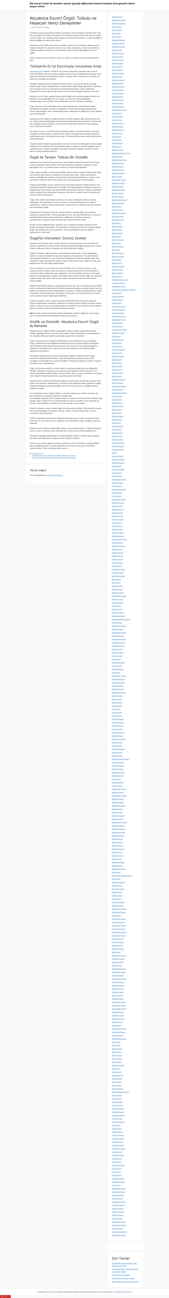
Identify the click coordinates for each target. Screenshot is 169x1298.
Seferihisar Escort (119, 1002)
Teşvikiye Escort (118, 1122)
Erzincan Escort (118, 446)
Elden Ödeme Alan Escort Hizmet (125, 1282)
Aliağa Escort (117, 77)
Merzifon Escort (118, 849)
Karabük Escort (118, 636)
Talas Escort (117, 1099)
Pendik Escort (117, 946)
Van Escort (116, 1185)
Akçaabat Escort (118, 40)
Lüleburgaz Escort (119, 789)
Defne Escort (117, 363)
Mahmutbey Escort (119, 796)
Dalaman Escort (118, 356)
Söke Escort (116, 1082)
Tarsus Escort (117, 1102)
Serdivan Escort (118, 1019)
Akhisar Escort (117, 57)
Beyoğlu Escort (118, 217)
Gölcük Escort (117, 526)
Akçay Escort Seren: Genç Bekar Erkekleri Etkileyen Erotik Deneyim (54, 458)
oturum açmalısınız (55, 475)
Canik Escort (117, 293)
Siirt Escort (116, 1042)
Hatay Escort (117, 566)
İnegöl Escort (117, 589)
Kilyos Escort (117, 713)
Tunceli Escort (117, 1142)
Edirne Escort (117, 403)
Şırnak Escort (117, 1079)
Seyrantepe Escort (119, 1039)
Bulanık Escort (117, 270)
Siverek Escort (117, 1075)
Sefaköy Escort (118, 999)
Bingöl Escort (117, 230)
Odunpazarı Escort (119, 909)
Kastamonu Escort (119, 676)
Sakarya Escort (118, 962)
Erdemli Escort (117, 426)
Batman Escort (117, 187)
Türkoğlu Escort (118, 1155)
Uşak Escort (116, 1175)
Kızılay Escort (117, 729)
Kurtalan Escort (118, 766)
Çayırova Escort (118, 313)
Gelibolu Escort (118, 510)
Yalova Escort (117, 1199)
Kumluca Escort (118, 763)
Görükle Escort (117, 533)
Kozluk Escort (117, 756)
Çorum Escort (117, 346)
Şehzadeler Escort (119, 1009)
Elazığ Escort (117, 413)
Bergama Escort (118, 203)
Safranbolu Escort (119, 956)
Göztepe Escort (118, 536)
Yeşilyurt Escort (118, 1212)
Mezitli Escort (117, 852)
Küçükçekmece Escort (120, 759)
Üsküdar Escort (118, 1179)
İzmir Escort (116, 606)
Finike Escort (117, 486)
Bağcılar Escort (118, 150)
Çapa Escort (116, 303)
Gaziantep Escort (118, 500)
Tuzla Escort (117, 1162)
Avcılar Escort (117, 133)
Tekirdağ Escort (118, 1112)
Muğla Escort (117, 866)
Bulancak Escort (118, 266)
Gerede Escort (117, 516)
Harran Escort (117, 563)
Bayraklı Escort (118, 197)
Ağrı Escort (116, 33)
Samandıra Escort (119, 972)
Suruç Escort (117, 1095)
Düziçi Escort (117, 400)
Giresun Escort (118, 519)
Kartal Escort (117, 666)
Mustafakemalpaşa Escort (122, 876)
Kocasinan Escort (118, 739)
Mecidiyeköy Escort (119, 822)
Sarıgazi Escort (118, 992)
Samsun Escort (118, 976)
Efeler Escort (117, 410)
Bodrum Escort (118, 240)
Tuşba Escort (117, 1159)
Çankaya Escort (118, 296)
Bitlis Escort (116, 237)
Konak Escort (117, 743)
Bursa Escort (117, 276)
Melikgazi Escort (118, 826)
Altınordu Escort (118, 87)
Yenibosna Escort (119, 1202)
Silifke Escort (117, 1049)
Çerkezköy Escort (119, 320)
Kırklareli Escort (118, 723)
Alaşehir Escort (118, 73)
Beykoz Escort (117, 210)
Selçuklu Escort (118, 1012)
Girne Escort (117, 523)
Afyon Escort (117, 30)
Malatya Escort (118, 799)
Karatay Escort (117, 653)
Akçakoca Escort (36, 71)
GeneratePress (126, 1292)
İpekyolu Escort (118, 593)
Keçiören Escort (118, 689)
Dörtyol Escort (117, 383)
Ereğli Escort (117, 430)
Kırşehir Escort (117, 726)
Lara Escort (116, 779)
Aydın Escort (117, 140)
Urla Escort (116, 1172)
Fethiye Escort (117, 483)
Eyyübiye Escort (118, 470)
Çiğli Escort (116, 336)
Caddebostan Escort (120, 280)
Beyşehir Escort (118, 220)
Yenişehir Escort (118, 1205)
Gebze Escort (117, 506)
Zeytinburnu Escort (119, 1232)
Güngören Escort (118, 546)
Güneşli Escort (117, 543)
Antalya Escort (117, 103)
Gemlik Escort (117, 513)
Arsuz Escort (117, 113)
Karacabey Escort (119, 639)
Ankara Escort (117, 97)
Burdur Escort (117, 273)
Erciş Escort (116, 423)
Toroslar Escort (118, 1135)
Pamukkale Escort (119, 936)
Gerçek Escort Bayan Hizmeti (123, 1278)
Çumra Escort (117, 353)
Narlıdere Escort (118, 882)
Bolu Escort (116, 243)
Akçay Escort (117, 50)
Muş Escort (116, 872)
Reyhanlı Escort (118, 949)
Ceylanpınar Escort (119, 330)
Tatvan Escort (117, 1105)
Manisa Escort (117, 809)
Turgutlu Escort (118, 1145)
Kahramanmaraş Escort (121, 619)
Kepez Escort (117, 699)
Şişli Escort (116, 1069)
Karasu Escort (117, 649)
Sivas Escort (117, 1072)
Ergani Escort (117, 436)
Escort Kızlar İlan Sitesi (121, 1275)
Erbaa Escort (117, 420)
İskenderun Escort (119, 596)
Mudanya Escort (118, 862)
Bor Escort (116, 250)
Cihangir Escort (118, 340)
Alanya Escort (117, 70)
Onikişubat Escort (119, 912)
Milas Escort (116, 859)
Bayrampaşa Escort (119, 200)
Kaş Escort (116, 673)
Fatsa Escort (117, 476)
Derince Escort (117, 373)
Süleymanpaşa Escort (120, 1092)
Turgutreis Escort (118, 1149)
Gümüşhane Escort (119, 539)
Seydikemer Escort (119, 1029)
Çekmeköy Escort (119, 316)
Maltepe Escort (118, 802)
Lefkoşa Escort (118, 782)
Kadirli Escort (117, 609)
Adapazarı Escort (118, 20)
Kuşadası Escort (118, 772)
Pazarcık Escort (118, 942)
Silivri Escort (116, 1052)
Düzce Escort (117, 396)
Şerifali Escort (117, 1022)
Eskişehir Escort (118, 463)
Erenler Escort (117, 433)
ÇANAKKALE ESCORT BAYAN (123, 290)
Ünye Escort (116, 1169)
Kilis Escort (116, 709)
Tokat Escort (117, 1129)
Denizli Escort (117, 370)
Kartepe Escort (118, 669)
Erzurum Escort (118, 450)
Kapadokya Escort (119, 626)
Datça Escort (117, 360)
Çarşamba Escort (118, 306)
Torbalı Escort (117, 1132)
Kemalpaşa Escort (119, 693)
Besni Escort (117, 207)
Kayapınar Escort (118, 679)
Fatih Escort (116, 473)
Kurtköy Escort (117, 769)
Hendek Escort (118, 573)
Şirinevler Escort (118, 1065)
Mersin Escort (117, 842)
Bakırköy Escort (118, 163)
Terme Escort (117, 1119)
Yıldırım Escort (117, 1215)
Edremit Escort (117, 406)
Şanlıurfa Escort (118, 982)
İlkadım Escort (117, 586)
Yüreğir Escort (117, 1229)
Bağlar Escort (117, 157)
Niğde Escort (117, 892)
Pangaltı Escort (118, 939)
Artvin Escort (117, 120)
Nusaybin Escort (118, 902)
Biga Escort (116, 223)
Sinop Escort (117, 1062)
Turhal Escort (117, 1152)
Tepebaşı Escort (118, 1115)
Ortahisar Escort (118, 922)
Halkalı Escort (117, 559)
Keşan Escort (117, 703)
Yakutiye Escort (118, 1195)
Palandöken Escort (119, 932)
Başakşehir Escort (119, 180)
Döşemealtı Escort (119, 386)
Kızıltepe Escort (118, 733)
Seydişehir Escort (119, 1032)
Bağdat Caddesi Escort (121, 153)
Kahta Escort (117, 623)
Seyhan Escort (117, 1035)
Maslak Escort (117, 819)
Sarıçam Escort (118, 989)
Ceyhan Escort (117, 326)
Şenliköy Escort (118, 1016)
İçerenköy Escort (118, 576)
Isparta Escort (117, 599)
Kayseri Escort (117, 686)
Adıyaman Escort (118, 23)
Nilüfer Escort (117, 896)
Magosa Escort (118, 792)
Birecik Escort (117, 233)
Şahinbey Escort (118, 959)
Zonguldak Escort (119, 1235)
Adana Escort (117, 17)
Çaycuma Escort (118, 310)
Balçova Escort (118, 167)
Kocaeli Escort (117, 736)
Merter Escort (117, 846)
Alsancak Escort (118, 80)
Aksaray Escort (118, 60)
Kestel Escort (117, 706)
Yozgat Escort (117, 1219)
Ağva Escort (116, 37)
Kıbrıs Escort (117, 716)
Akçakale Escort (118, 43)
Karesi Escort (117, 656)
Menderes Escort (118, 829)
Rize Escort (116, 952)
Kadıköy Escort (118, 613)
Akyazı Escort (117, 67)
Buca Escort (116, 260)
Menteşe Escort (118, 836)
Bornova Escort (118, 253)
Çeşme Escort (117, 323)
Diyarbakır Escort (118, 380)
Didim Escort (117, 376)
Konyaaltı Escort (118, 749)
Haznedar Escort (118, 569)
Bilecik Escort (117, 227)
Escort (114, 453)
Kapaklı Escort (117, 629)
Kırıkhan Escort (118, 719)
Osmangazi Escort (119, 926)
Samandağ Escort (119, 969)
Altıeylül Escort (118, 83)
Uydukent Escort (118, 1182)
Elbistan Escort (118, 416)
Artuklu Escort (117, 117)
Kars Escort (116, 659)
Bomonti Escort (118, 247)
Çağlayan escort (118, 283)
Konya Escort (117, 746)
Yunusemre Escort (119, 1225)
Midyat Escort (117, 856)
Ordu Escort (116, 916)
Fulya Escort (116, 496)
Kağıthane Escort (118, 616)
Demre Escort (117, 366)
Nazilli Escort (117, 886)
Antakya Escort (118, 100)
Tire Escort (116, 1125)
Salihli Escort (117, 966)
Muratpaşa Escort (119, 869)
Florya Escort (117, 493)
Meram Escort (117, 839)
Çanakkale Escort (119, 286)
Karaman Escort (118, 646)
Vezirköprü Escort (119, 1189)
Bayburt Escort (118, 193)
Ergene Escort (117, 440)
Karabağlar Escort (119, 633)
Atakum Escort (117, 127)
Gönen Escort (117, 529)
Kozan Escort (117, 753)
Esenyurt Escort (118, 460)
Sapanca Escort (118, 986)
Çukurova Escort (118, 350)
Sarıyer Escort (117, 996)
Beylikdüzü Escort (119, 213)
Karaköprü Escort (118, 643)
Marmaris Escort (118, 816)
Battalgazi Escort (118, 190)
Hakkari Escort (117, 553)
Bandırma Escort (118, 173)
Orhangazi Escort (118, 919)
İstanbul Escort (118, 603)
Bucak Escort (117, 263)
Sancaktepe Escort (119, 979)
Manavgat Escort (118, 806)
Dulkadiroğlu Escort (119, 393)
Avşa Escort (116, 137)
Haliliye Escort (117, 556)
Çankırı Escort (117, 300)
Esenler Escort (117, 456)
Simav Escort (117, 1059)
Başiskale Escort (118, 183)
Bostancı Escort (118, 257)
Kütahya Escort (118, 776)
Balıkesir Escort (118, 170)
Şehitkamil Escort (118, 1006)
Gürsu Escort (117, 549)
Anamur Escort (118, 93)
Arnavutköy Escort (119, 110)
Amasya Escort (118, 90)
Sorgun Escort (117, 1089)
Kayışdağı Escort (118, 683)
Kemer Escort (117, 696)
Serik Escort (116, 1025)
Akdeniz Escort (118, 53)
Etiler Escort (116, 466)
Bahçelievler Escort (119, 160)
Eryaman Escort (118, 443)
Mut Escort (116, 879)
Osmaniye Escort (118, 929)
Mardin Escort (117, 812)
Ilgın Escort (116, 583)
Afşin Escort (116, 27)
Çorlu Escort (116, 343)
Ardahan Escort (118, 107)
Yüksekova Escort (119, 1222)
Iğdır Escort (116, 579)
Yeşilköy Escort (118, 1209)
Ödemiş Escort (117, 906)
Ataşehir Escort (118, 130)
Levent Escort (117, 786)
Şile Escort (116, 1045)
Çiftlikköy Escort (118, 333)
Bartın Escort (117, 177)
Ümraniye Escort (118, 1165)
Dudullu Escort (117, 390)
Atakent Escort (117, 123)
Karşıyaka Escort (118, 663)
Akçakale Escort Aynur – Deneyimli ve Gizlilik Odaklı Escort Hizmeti (54, 455)
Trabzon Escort (118, 1139)
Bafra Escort (117, 147)
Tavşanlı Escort (118, 1109)
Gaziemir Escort (118, 503)
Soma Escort (117, 1085)
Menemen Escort (118, 832)
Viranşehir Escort (118, 1192)
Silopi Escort (117, 1055)
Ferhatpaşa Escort (119, 480)
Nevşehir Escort (118, 889)
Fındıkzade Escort (119, 490)
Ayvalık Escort (117, 143)
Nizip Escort (116, 899)
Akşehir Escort (117, 63)
